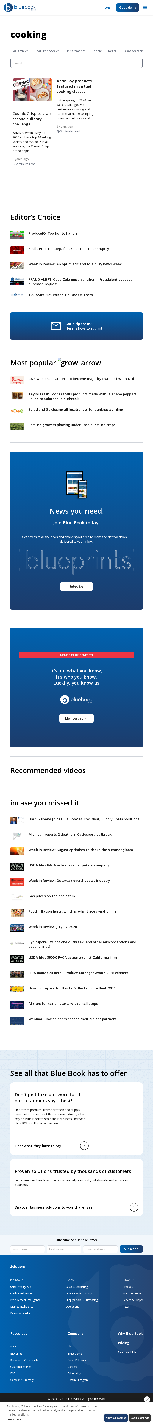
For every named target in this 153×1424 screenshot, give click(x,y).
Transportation (134, 51)
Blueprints (16, 1353)
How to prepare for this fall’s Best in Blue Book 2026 (72, 988)
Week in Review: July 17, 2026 (53, 926)
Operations (72, 1306)
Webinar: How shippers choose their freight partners (72, 1019)
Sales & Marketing (77, 1287)
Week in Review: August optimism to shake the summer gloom (81, 849)
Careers (72, 1366)
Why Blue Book (130, 1333)
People (97, 51)
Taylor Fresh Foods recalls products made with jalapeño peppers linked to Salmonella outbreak (82, 396)
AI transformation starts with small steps (64, 1003)
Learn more (14, 1419)
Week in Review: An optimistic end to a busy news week (76, 264)
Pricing (123, 1343)
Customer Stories (20, 1366)
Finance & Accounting (79, 1293)
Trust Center (75, 1353)
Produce (128, 1287)
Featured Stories (47, 51)
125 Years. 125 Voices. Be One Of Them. (62, 295)
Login (108, 7)
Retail (112, 51)
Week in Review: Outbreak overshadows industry (70, 880)
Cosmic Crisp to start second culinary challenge (32, 119)
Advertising (74, 1373)
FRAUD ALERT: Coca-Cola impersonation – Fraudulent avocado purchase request (80, 281)
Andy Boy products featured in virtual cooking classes (74, 86)
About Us (73, 1346)
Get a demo (127, 7)
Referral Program (78, 1380)
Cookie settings (140, 1417)
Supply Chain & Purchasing (82, 1300)
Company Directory (22, 1380)
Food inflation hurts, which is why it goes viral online (73, 911)
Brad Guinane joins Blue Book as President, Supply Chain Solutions (84, 819)
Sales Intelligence (20, 1287)
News (13, 1346)
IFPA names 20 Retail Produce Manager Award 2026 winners (78, 973)
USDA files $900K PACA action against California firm (73, 957)
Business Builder (20, 1313)
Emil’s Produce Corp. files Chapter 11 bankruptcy (69, 248)
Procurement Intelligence (25, 1300)
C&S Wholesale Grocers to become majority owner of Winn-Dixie (82, 378)
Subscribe (76, 586)
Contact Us (127, 1352)
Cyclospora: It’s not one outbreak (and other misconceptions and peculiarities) (82, 944)
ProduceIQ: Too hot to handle (53, 233)
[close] (147, 1399)
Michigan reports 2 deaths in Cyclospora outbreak (70, 834)
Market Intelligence (21, 1306)
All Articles (21, 51)
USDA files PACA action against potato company (69, 865)
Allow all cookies (116, 1417)
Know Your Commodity (24, 1360)
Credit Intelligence (21, 1293)
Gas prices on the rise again (52, 896)
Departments (75, 51)
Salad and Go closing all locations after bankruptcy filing (76, 409)
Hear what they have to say (38, 1145)
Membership (74, 718)
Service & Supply (133, 1300)
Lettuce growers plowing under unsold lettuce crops (72, 425)
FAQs (13, 1373)
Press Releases (77, 1360)
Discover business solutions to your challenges (53, 1207)
